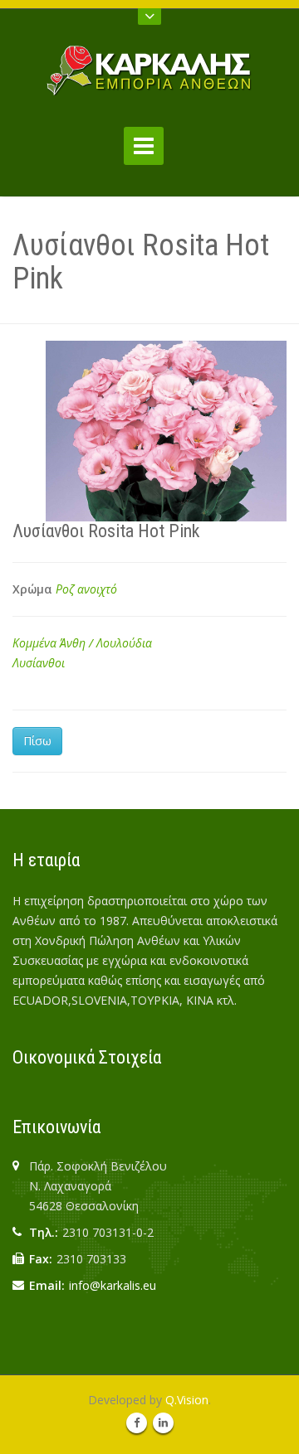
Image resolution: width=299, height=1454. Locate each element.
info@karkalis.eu (112, 1285)
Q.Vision (186, 1400)
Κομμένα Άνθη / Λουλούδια (82, 643)
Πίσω (37, 741)
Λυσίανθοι (38, 663)
